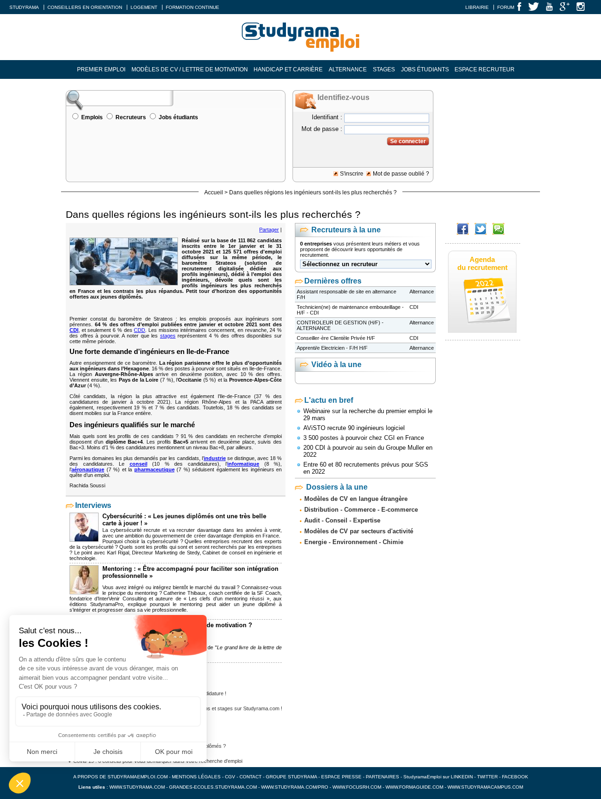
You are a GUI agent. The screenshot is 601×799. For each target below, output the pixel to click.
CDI (73, 330)
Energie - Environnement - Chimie (353, 541)
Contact (250, 776)
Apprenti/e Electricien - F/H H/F (332, 348)
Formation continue (192, 7)
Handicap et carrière (288, 69)
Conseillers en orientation (84, 7)
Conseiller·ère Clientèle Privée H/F (336, 338)
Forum (505, 7)
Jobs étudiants (425, 69)
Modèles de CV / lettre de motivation (189, 69)
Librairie (477, 7)
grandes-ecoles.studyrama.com (213, 787)
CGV (230, 776)
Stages (384, 69)
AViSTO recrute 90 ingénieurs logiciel (354, 427)
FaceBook (515, 776)
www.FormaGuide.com (414, 787)
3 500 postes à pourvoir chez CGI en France (363, 437)
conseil (138, 464)
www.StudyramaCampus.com (485, 787)
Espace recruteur (485, 69)
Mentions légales (196, 776)
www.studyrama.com (137, 787)
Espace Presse (341, 776)
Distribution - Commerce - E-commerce (361, 509)
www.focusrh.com (356, 787)
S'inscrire (351, 173)
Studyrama (24, 7)
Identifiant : (327, 117)
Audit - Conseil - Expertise (342, 520)
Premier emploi (101, 69)
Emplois (92, 117)
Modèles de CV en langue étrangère (356, 498)
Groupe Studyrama (291, 776)
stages (168, 335)
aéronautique (87, 469)
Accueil (213, 192)
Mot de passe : (321, 128)
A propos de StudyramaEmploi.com (120, 776)
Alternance (348, 69)
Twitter (488, 776)
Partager (269, 229)
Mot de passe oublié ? (401, 173)
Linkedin (462, 776)
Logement (144, 7)
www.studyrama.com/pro (294, 787)
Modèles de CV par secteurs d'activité (358, 531)
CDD (139, 330)
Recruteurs (130, 117)
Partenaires (382, 776)
